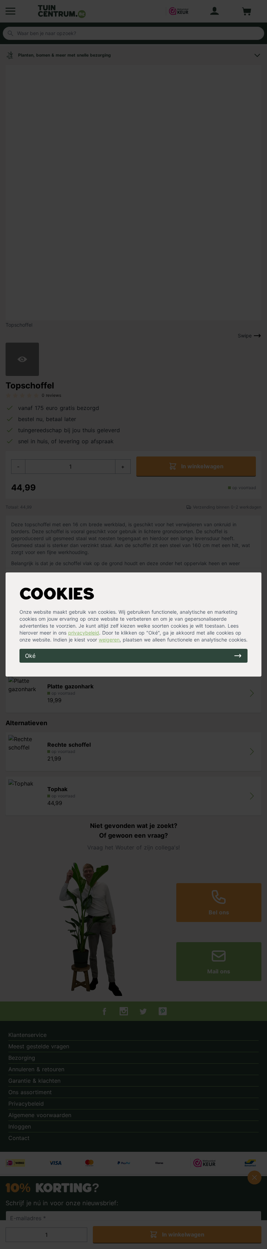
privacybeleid (83, 633)
